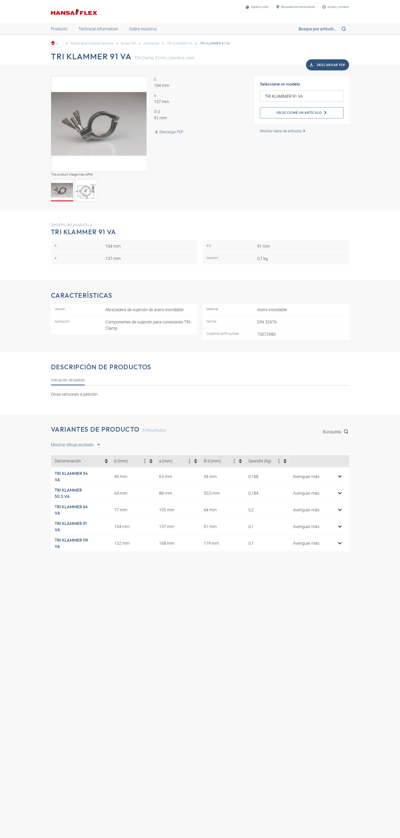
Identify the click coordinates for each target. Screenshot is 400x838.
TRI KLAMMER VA (179, 43)
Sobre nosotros (143, 29)
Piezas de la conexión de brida (92, 43)
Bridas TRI (128, 43)
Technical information (98, 29)
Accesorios (151, 43)
